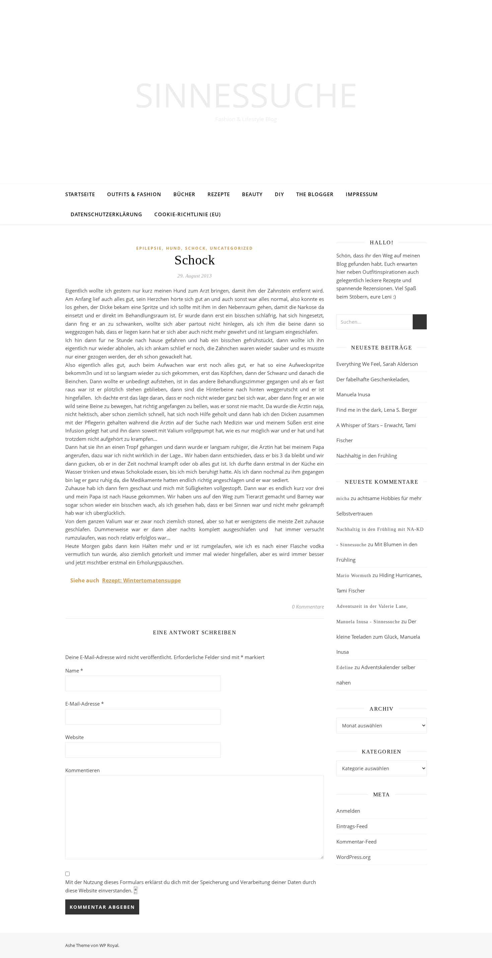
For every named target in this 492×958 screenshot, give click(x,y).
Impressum (362, 194)
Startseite (80, 194)
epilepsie (149, 248)
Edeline (344, 667)
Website (74, 737)
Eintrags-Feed (351, 826)
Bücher (184, 194)
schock (195, 248)
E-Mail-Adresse (84, 703)
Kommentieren (82, 770)
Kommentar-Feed (356, 841)
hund (173, 248)
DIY (279, 194)
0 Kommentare (308, 606)
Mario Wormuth (353, 575)
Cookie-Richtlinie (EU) (187, 214)
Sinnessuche (246, 94)
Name (74, 670)
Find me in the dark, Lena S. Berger (376, 409)
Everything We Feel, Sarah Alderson (377, 364)
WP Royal (108, 945)
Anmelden (348, 810)
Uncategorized (231, 248)
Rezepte (219, 194)
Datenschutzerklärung (106, 214)
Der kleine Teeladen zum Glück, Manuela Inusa (378, 636)
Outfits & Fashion (134, 194)
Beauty (252, 194)
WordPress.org (353, 857)
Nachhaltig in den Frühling (366, 455)
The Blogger (315, 194)
